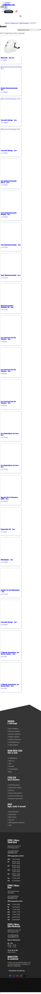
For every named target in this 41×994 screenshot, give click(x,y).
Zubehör (15, 728)
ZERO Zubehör (24, 23)
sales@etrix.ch (12, 852)
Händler (7, 4)
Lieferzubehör (13, 745)
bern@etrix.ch (12, 898)
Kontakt (7, 11)
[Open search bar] (20, 16)
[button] (0, 993)
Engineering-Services (16, 798)
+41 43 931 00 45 (13, 851)
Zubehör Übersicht (15, 739)
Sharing (11, 790)
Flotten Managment (15, 793)
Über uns (7, 9)
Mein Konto (12, 817)
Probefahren (13, 758)
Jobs (6, 6)
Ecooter (11, 734)
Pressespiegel (13, 769)
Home (7, 23)
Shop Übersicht (14, 812)
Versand (11, 820)
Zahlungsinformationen (17, 822)
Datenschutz (21, 987)
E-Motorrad (14, 23)
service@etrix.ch (13, 937)
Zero (10, 728)
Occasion (7, 2)
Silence (11, 731)
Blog (6, 7)
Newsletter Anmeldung (16, 970)
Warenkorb (12, 814)
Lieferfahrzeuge (14, 785)
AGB (10, 825)
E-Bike (11, 737)
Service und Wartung (16, 796)
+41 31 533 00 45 (13, 896)
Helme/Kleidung (14, 742)
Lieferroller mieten (15, 787)
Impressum (29, 987)
